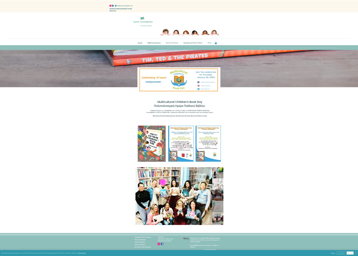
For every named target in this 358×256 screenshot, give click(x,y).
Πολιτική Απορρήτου (140, 244)
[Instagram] (110, 6)
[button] (216, 43)
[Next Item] (209, 196)
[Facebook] (113, 6)
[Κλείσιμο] (356, 253)
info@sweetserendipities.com (124, 5)
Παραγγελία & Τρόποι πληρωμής (143, 237)
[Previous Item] (139, 196)
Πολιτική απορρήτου (82, 253)
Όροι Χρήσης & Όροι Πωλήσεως (143, 247)
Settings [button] (333, 253)
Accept (350, 253)
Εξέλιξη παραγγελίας (140, 242)
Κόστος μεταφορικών (140, 239)
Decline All (341, 253)
